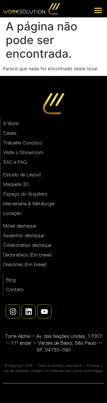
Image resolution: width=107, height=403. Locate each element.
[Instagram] (13, 311)
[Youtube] (44, 311)
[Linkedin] (28, 311)
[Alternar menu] (98, 10)
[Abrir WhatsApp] (92, 388)
